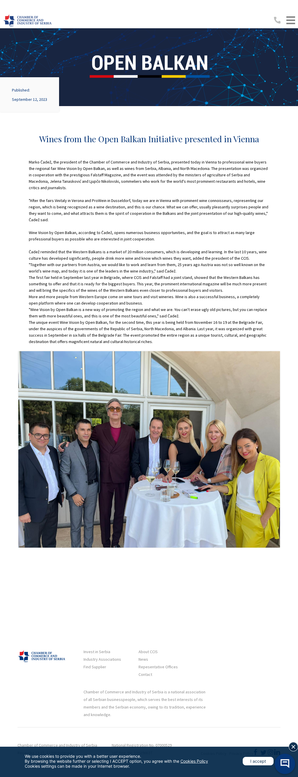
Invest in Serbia (97, 651)
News (143, 659)
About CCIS (148, 651)
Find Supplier (95, 666)
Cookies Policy (194, 761)
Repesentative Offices (158, 666)
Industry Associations (102, 659)
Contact (145, 674)
